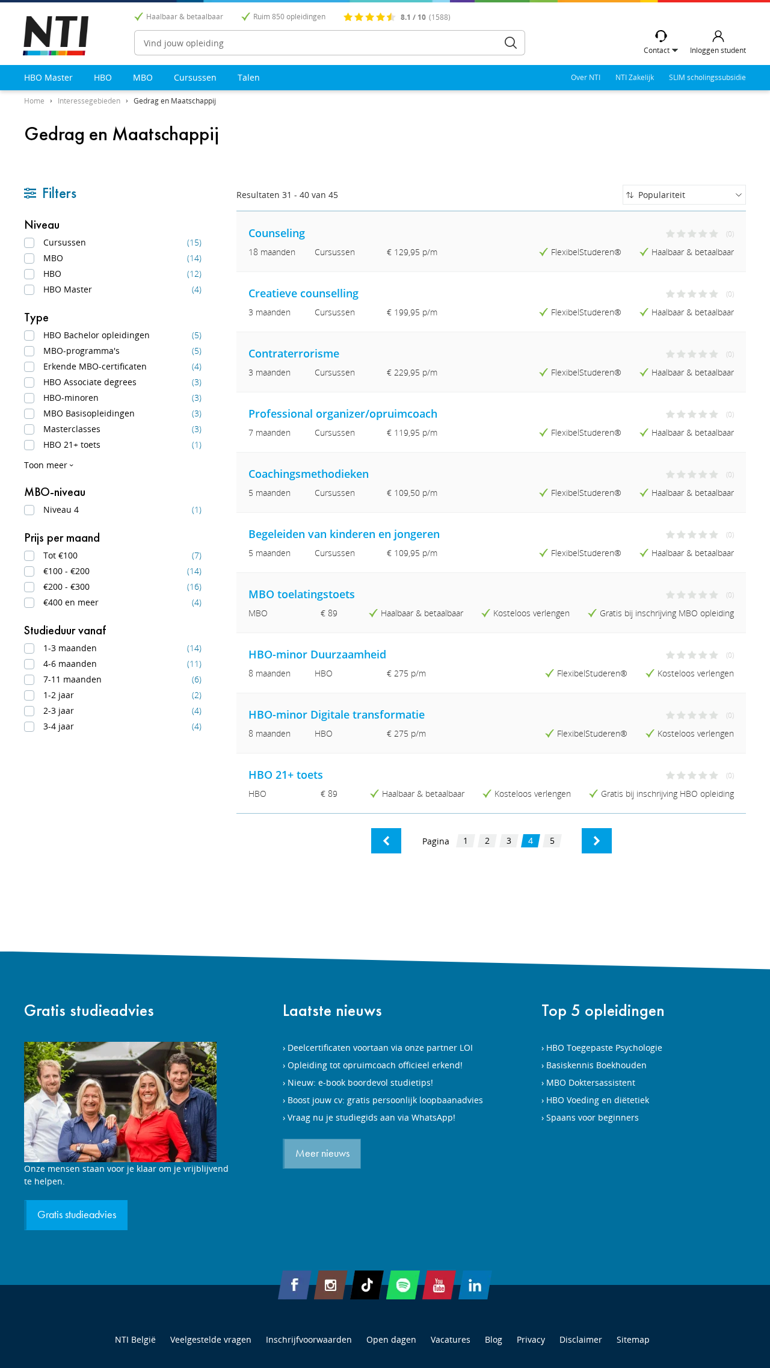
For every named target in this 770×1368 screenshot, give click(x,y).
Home (34, 101)
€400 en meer (122, 602)
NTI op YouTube (439, 1285)
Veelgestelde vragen (210, 1339)
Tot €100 (122, 555)
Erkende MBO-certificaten (122, 366)
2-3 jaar (122, 710)
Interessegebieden (89, 101)
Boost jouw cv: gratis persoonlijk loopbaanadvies (385, 1100)
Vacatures (450, 1339)
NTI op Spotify (403, 1285)
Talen (249, 77)
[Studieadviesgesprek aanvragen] (126, 1102)
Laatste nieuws (332, 1010)
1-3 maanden (122, 648)
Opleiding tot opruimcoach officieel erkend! (375, 1065)
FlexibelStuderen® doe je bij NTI (55, 35)
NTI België (135, 1339)
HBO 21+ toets (122, 444)
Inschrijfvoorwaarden (309, 1339)
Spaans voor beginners (592, 1117)
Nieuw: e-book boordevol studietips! (360, 1082)
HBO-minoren (122, 397)
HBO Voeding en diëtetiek (597, 1100)
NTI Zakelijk (634, 77)
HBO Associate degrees (122, 382)
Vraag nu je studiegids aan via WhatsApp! (371, 1117)
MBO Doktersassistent (590, 1082)
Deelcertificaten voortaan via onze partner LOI (380, 1047)
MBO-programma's (122, 350)
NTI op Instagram (331, 1285)
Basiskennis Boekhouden (596, 1065)
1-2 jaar (122, 695)
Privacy (531, 1339)
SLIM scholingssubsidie (707, 77)
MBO (143, 77)
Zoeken (510, 42)
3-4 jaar (122, 726)
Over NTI (585, 77)
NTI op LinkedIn (475, 1285)
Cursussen (195, 77)
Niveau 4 (122, 509)
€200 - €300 (122, 586)
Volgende (597, 840)
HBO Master (48, 77)
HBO (103, 77)
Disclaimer (580, 1339)
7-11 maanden (122, 679)
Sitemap (633, 1339)
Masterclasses (122, 429)
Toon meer (45, 465)
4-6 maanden (122, 663)
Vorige (386, 840)
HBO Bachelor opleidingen (122, 335)
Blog (493, 1339)
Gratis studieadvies (89, 1010)
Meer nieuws (322, 1153)
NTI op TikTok (367, 1285)
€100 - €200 (122, 571)
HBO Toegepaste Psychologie (604, 1047)
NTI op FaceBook (295, 1285)
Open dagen (391, 1339)
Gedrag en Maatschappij (175, 101)
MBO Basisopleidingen (122, 413)
